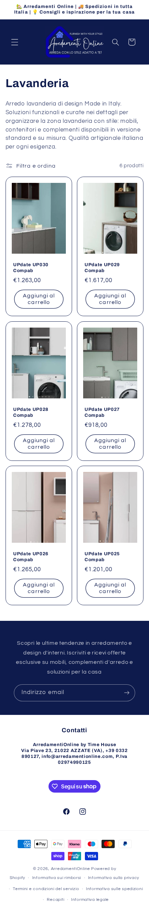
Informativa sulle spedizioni (114, 889)
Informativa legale (90, 900)
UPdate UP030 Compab (31, 267)
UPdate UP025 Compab (102, 556)
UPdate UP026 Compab (31, 556)
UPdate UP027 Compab (102, 412)
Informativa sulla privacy (113, 878)
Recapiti (55, 900)
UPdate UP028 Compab (31, 412)
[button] (15, 42)
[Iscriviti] (127, 692)
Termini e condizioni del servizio (46, 889)
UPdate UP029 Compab (102, 267)
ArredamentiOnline (70, 869)
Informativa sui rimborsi (56, 878)
